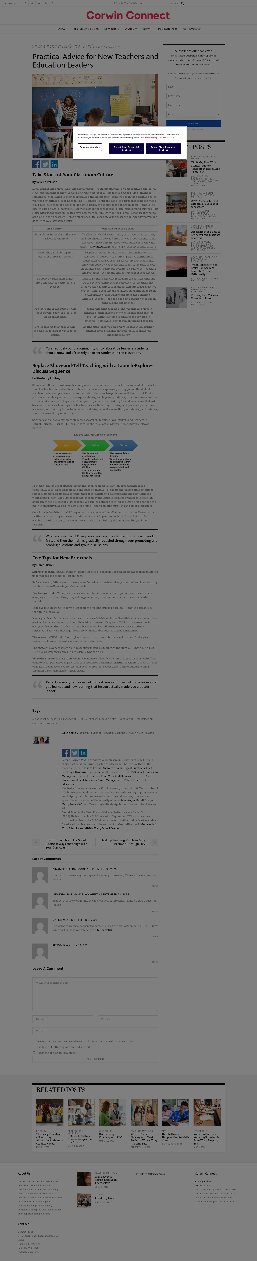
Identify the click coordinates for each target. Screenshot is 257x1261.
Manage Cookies (90, 147)
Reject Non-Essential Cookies (126, 148)
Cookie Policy (166, 137)
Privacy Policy (149, 137)
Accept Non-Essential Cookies (164, 148)
